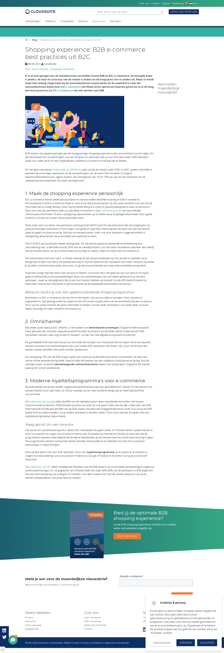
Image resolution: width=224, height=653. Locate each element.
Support (166, 3)
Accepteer (207, 642)
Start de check (127, 536)
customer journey (111, 210)
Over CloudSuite (92, 617)
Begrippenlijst (32, 629)
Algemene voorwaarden (117, 643)
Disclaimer (97, 643)
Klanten (83, 21)
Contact (155, 3)
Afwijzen (186, 642)
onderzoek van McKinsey (67, 169)
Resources (98, 21)
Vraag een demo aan (183, 11)
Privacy (85, 643)
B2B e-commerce (70, 86)
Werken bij (178, 3)
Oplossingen (32, 21)
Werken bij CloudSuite (95, 625)
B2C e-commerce (63, 90)
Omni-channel (40, 69)
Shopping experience (62, 69)
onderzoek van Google (42, 401)
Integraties (67, 21)
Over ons (144, 3)
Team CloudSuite (92, 621)
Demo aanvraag (33, 625)
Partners (115, 21)
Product (29, 617)
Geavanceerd (162, 643)
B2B (27, 69)
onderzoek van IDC (40, 466)
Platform (50, 21)
